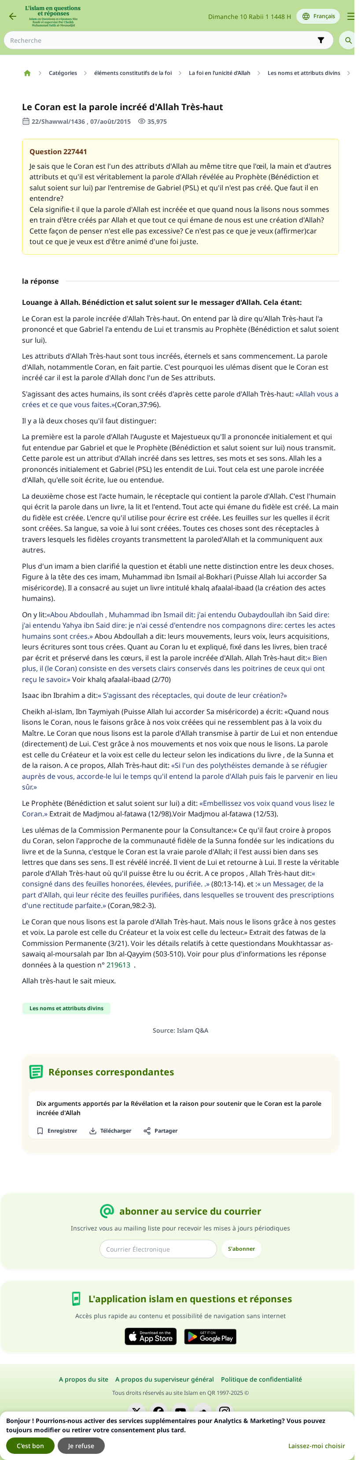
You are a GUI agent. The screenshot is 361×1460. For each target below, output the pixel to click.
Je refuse (81, 1445)
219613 (118, 965)
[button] (56, 1131)
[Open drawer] (351, 16)
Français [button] (324, 16)
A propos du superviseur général (164, 1379)
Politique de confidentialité (261, 1379)
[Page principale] (27, 73)
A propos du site (83, 1379)
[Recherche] (348, 40)
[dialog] (177, 1436)
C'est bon (30, 1445)
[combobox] (162, 40)
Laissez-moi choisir (316, 1445)
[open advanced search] (321, 40)
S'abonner (241, 1248)
